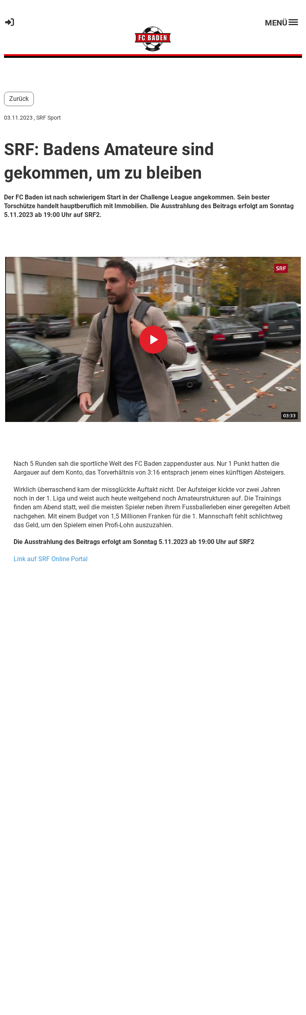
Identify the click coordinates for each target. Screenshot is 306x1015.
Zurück (19, 98)
